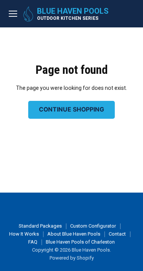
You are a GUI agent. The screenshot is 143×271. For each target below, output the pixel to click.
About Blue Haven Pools (73, 234)
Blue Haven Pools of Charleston (80, 242)
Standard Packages (40, 226)
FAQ (32, 242)
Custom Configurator (93, 226)
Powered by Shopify (72, 258)
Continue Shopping (71, 109)
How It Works (24, 234)
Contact (117, 234)
